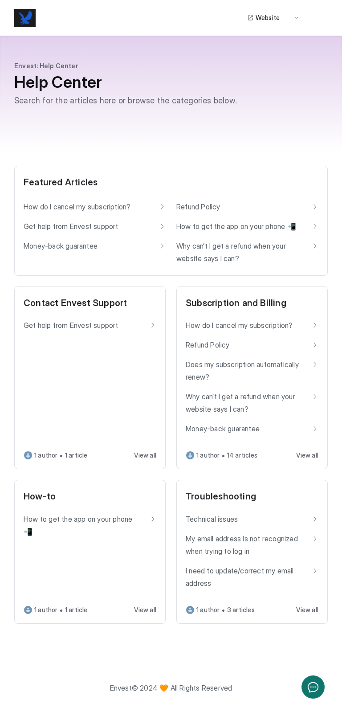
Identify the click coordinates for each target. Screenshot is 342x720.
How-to (40, 496)
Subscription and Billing (236, 303)
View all (145, 455)
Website (268, 17)
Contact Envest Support (75, 303)
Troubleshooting (221, 496)
